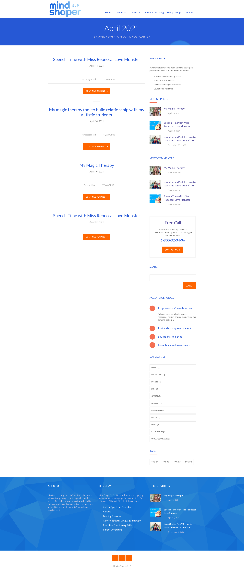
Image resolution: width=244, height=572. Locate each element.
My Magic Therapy (96, 165)
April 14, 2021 (97, 65)
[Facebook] (115, 558)
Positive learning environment (174, 328)
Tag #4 (188, 462)
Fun (93, 185)
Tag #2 (166, 462)
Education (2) (158, 374)
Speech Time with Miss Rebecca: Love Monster (96, 59)
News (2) (155, 424)
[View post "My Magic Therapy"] (155, 112)
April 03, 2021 (97, 222)
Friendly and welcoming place (174, 344)
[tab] (173, 308)
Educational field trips (170, 336)
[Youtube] (129, 558)
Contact (189, 12)
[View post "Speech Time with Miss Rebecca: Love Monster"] (155, 126)
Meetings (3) (157, 410)
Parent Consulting (154, 12)
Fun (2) (154, 389)
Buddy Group (174, 12)
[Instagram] (122, 558)
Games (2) (156, 396)
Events (87, 185)
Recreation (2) (158, 431)
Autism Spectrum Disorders (117, 507)
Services (136, 12)
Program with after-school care (175, 308)
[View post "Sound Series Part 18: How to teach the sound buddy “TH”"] (155, 140)
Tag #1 (154, 462)
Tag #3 (177, 462)
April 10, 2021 (97, 171)
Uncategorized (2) (160, 439)
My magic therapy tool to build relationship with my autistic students (96, 112)
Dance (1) (155, 367)
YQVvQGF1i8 (109, 79)
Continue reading (95, 91)
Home (108, 12)
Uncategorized (89, 79)
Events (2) (156, 381)
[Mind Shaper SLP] (65, 9)
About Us (122, 12)
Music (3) (155, 417)
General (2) (156, 403)
